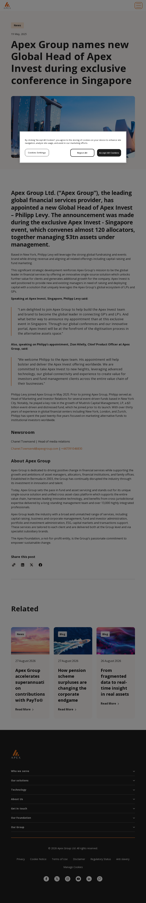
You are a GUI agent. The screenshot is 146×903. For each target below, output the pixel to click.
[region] (73, 147)
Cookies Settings (37, 152)
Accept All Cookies (109, 152)
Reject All (82, 152)
